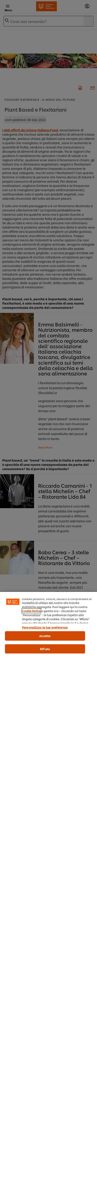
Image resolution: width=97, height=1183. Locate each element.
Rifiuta (45, 649)
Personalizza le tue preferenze (45, 627)
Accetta (45, 636)
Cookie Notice (31, 611)
